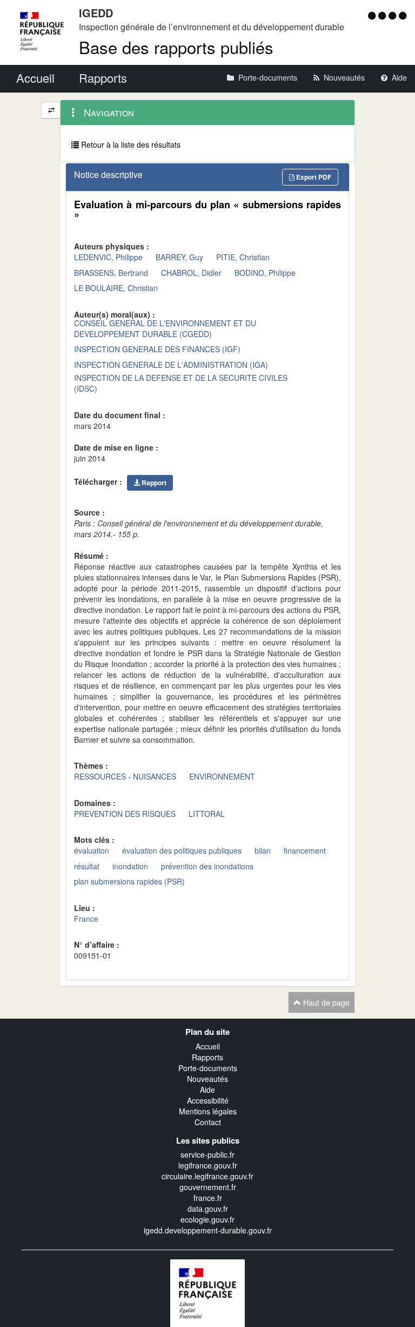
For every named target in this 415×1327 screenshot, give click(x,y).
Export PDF (312, 177)
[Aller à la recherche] (394, 15)
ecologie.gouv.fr (207, 1219)
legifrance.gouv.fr (207, 1165)
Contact (208, 1122)
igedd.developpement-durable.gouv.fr (208, 1230)
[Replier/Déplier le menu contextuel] (51, 110)
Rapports (207, 1057)
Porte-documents (207, 1067)
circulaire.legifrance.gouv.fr (207, 1176)
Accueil (208, 1046)
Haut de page (325, 1002)
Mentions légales (208, 1111)
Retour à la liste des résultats (129, 144)
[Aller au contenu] (383, 15)
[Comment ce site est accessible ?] (373, 15)
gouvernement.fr (207, 1186)
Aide (207, 1089)
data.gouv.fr (208, 1208)
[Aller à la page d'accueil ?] (402, 15)
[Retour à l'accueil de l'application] (207, 1291)
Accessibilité (208, 1100)
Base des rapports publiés (176, 46)
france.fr (207, 1197)
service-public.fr (207, 1154)
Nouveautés (207, 1078)
